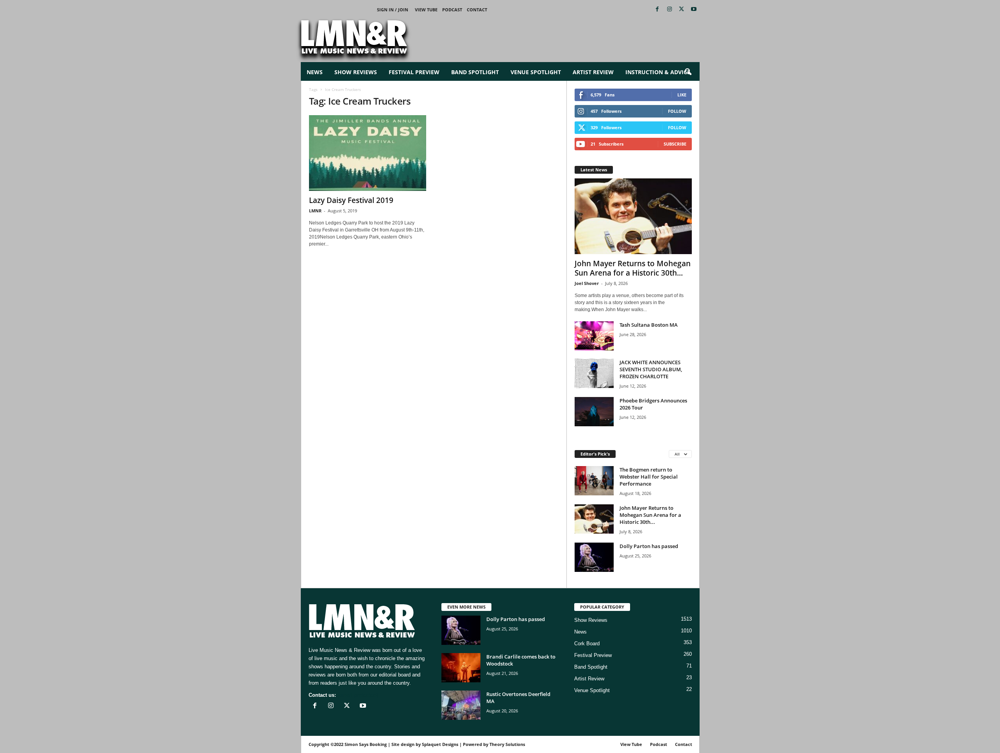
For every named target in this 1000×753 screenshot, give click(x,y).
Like (681, 95)
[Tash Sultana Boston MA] (594, 336)
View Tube (426, 9)
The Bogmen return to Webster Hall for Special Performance (649, 476)
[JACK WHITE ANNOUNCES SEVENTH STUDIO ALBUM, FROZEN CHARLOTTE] (594, 373)
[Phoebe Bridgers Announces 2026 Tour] (594, 411)
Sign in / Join (392, 9)
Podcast (452, 9)
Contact (477, 9)
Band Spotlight (475, 72)
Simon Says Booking (366, 744)
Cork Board (587, 643)
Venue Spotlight (536, 72)
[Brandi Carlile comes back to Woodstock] (460, 667)
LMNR (315, 211)
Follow (677, 111)
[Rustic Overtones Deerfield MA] (460, 705)
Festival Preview (414, 72)
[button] (687, 72)
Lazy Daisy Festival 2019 (351, 200)
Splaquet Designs (440, 744)
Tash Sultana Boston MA (649, 324)
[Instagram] (669, 9)
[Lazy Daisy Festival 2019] (367, 153)
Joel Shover (587, 283)
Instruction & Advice (657, 72)
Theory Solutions (507, 744)
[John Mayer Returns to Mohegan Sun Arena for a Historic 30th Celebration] (633, 216)
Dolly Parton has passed (649, 546)
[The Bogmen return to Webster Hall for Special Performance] (594, 480)
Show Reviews (355, 72)
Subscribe (675, 144)
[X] (681, 9)
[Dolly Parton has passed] (594, 557)
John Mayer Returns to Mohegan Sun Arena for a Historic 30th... (633, 268)
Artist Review (593, 72)
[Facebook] (657, 9)
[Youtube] (693, 9)
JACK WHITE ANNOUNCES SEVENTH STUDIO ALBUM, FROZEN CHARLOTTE (651, 369)
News (315, 72)
